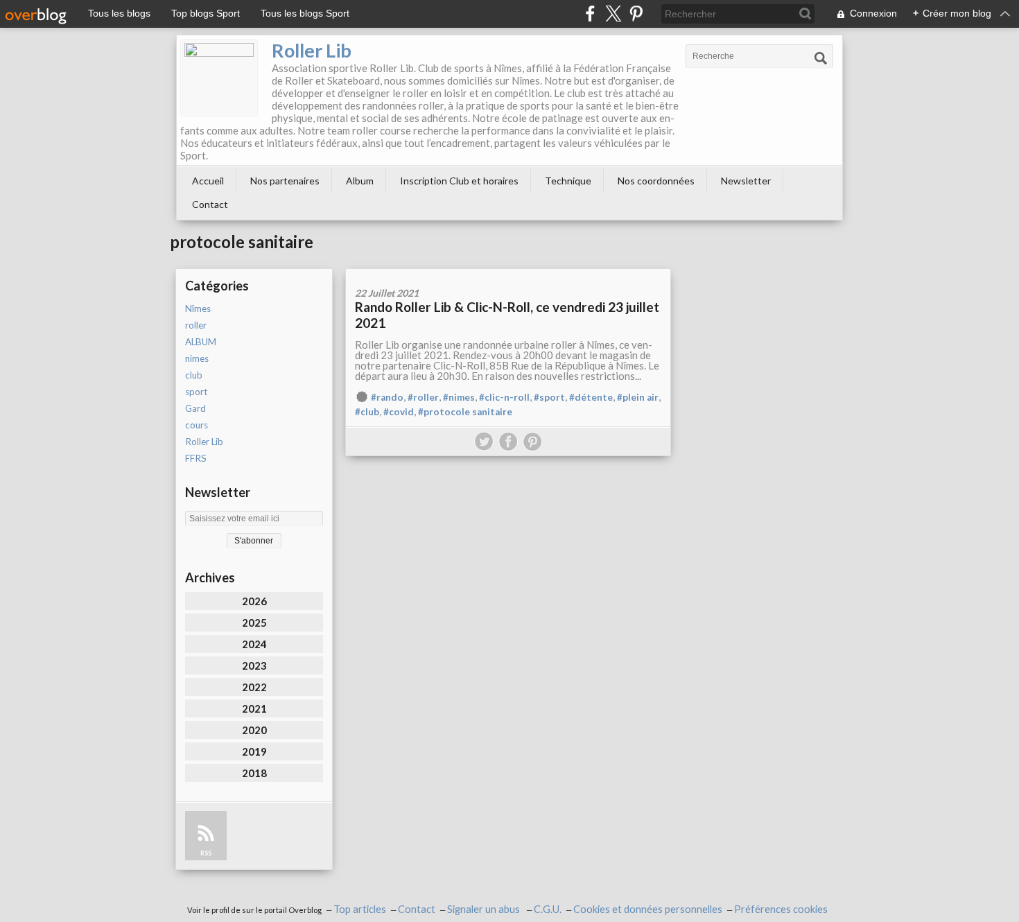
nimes (197, 358)
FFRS (196, 458)
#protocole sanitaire (465, 411)
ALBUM (200, 341)
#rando (387, 397)
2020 (254, 730)
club (193, 375)
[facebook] (590, 13)
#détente (591, 397)
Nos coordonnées (656, 180)
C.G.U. (547, 909)
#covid (398, 411)
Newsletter (746, 180)
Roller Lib (311, 50)
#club (367, 411)
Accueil (208, 180)
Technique (568, 180)
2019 (254, 751)
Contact (210, 204)
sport (196, 391)
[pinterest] (636, 13)
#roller (423, 397)
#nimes (459, 397)
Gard (195, 408)
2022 (254, 687)
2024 (254, 644)
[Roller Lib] (219, 77)
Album (360, 180)
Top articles (359, 909)
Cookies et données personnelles (647, 909)
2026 (254, 601)
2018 (254, 773)
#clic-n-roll (504, 397)
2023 (254, 665)
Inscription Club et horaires (459, 180)
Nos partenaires (285, 180)
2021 (254, 708)
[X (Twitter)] (613, 13)
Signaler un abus (484, 909)
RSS (205, 853)
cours (196, 424)
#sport (549, 397)
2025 (254, 622)
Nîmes (198, 308)
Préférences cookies (781, 909)
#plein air (638, 397)
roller (196, 325)
